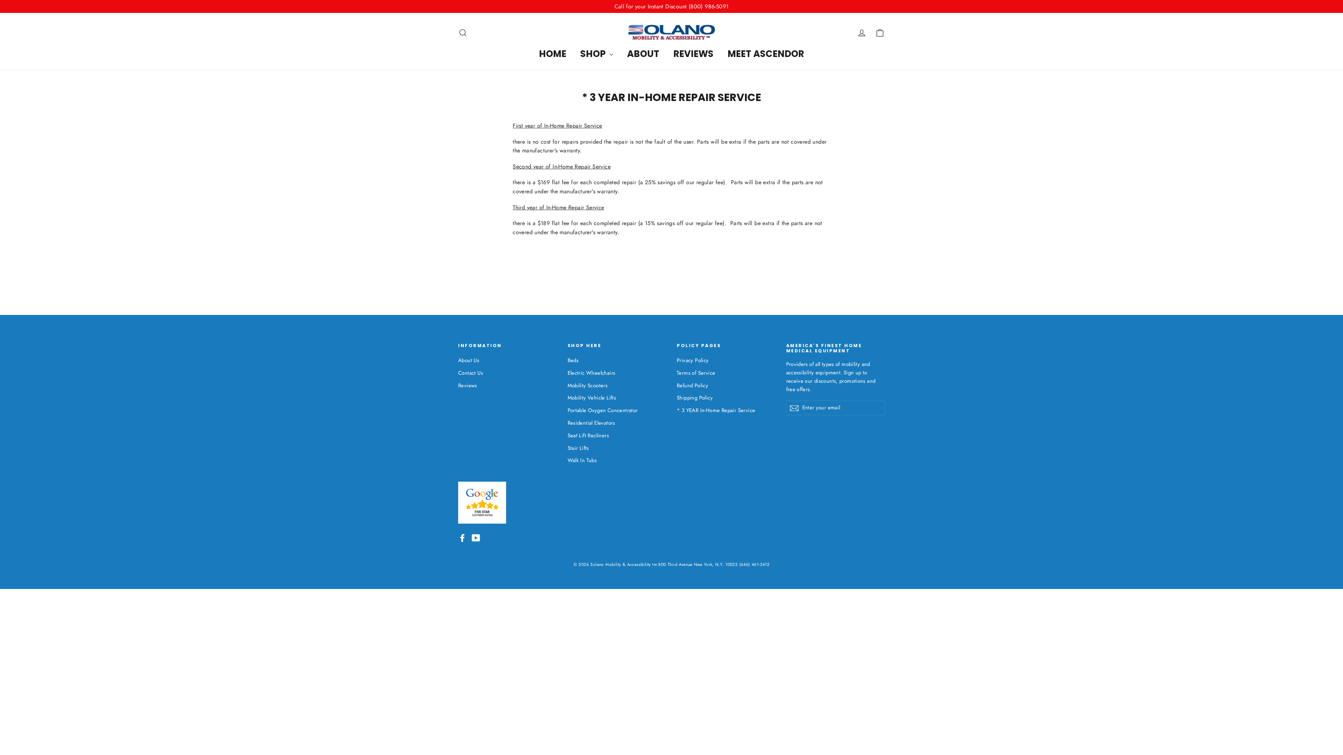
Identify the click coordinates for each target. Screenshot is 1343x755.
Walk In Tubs (582, 460)
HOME (552, 54)
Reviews (467, 385)
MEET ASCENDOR (765, 54)
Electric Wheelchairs (592, 373)
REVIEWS (693, 54)
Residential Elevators (591, 423)
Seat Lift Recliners (588, 435)
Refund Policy (692, 385)
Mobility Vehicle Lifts (592, 398)
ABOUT (643, 54)
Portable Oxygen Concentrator (603, 410)
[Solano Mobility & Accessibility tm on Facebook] (462, 537)
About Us (468, 360)
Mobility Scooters (588, 385)
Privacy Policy (693, 360)
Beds (573, 360)
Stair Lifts (578, 448)
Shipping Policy (695, 398)
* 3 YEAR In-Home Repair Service (716, 410)
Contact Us (470, 373)
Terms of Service (696, 373)
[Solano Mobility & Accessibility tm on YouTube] (476, 537)
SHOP (594, 54)
